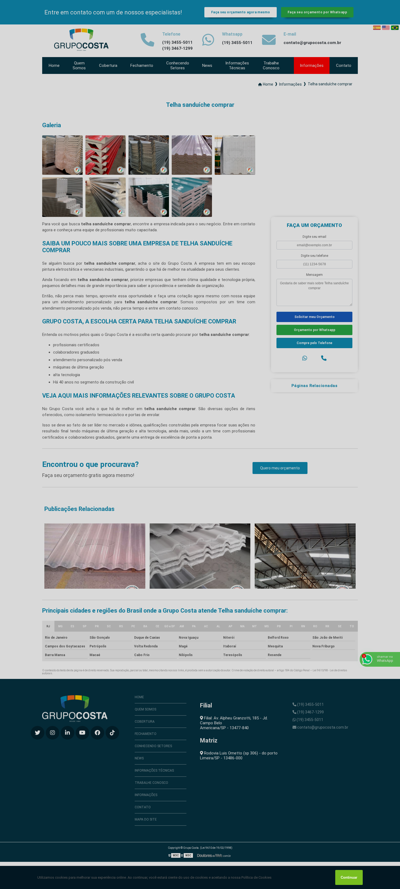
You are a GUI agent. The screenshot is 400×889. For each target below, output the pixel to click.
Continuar (349, 877)
